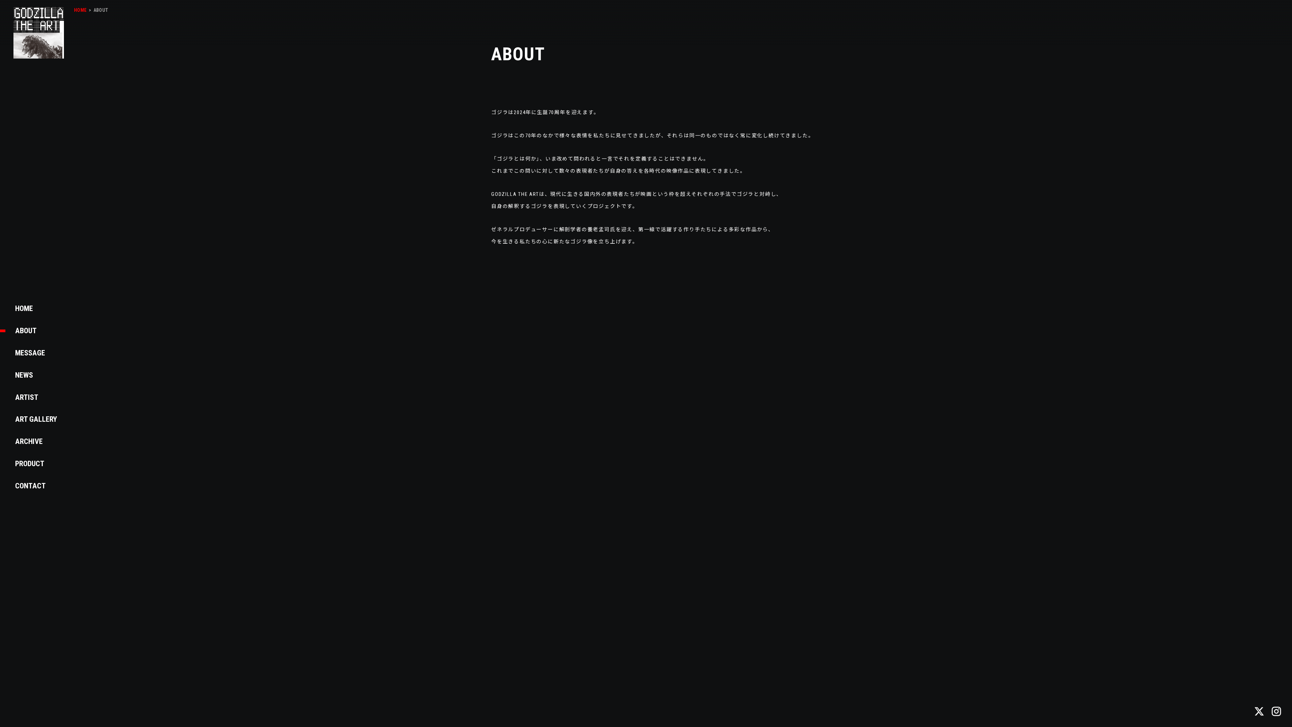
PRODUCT (30, 463)
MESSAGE (30, 352)
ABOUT (26, 330)
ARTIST (26, 397)
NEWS (24, 375)
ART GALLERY (36, 419)
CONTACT (30, 485)
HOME (24, 308)
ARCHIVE (29, 441)
